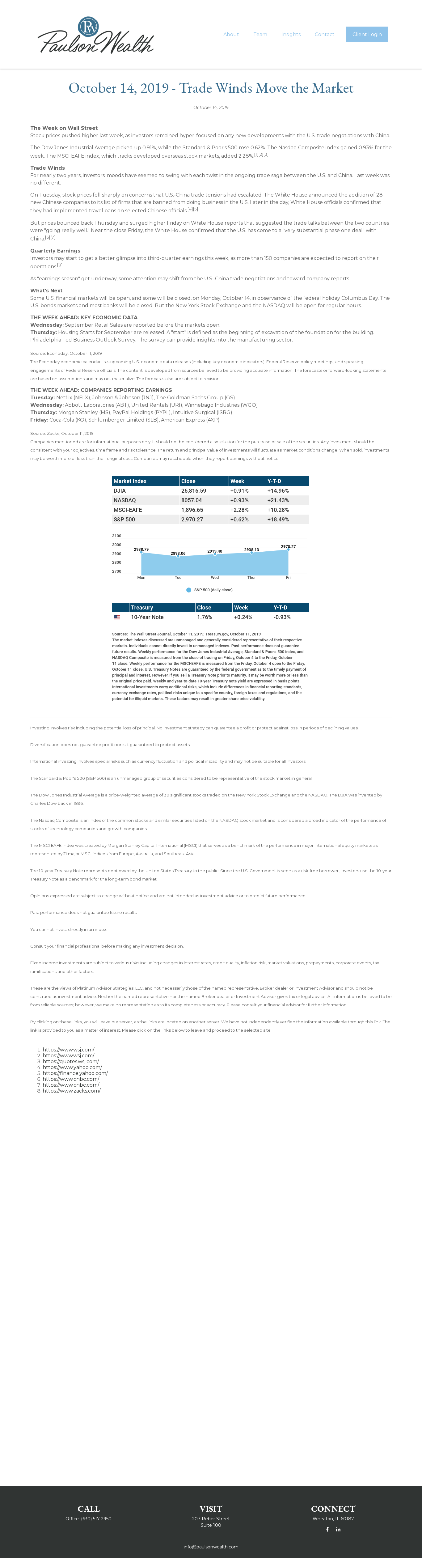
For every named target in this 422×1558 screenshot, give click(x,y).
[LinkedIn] (338, 1529)
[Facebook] (327, 1529)
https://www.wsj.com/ (68, 1050)
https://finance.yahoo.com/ (75, 1073)
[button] (231, 34)
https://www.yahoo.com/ (72, 1067)
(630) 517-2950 (96, 1519)
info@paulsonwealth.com (211, 1547)
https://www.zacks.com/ (71, 1091)
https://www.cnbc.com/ (71, 1079)
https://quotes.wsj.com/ (71, 1061)
